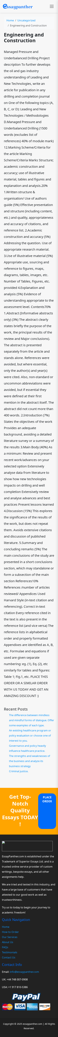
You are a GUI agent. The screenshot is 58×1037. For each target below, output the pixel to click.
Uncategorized (26, 20)
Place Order (47, 799)
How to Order (10, 932)
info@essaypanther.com (24, 972)
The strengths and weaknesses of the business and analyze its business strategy (29, 761)
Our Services (9, 937)
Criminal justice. (18, 771)
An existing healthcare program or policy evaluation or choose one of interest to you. (30, 735)
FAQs (5, 947)
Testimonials (9, 952)
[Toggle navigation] (51, 6)
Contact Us (8, 957)
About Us (7, 942)
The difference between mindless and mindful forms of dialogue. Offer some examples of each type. (31, 720)
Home (10, 20)
